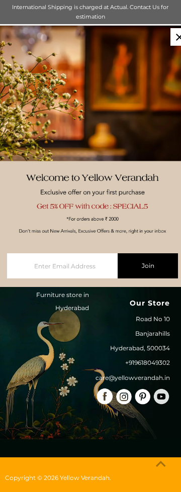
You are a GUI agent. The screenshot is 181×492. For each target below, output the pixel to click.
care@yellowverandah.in (133, 377)
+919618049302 (147, 362)
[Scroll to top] (161, 464)
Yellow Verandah (85, 477)
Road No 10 (153, 319)
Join (148, 265)
